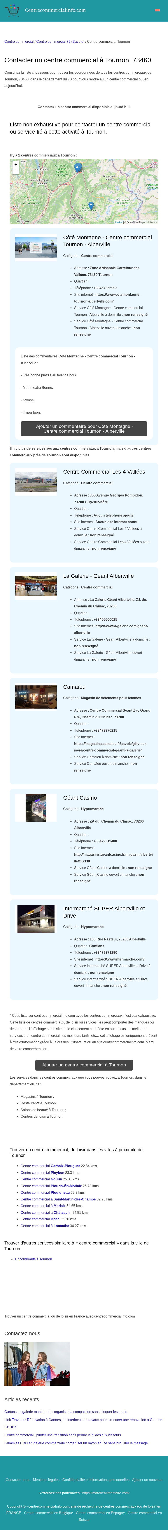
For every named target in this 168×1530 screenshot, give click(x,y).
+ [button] (15, 164)
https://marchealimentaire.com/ (106, 1493)
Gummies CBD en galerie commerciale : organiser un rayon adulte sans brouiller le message (76, 1443)
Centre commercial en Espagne (100, 1513)
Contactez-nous (18, 1480)
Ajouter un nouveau (147, 1480)
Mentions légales (46, 1480)
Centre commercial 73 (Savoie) (60, 41)
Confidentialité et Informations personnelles (96, 1480)
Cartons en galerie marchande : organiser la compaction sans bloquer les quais (65, 1412)
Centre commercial (19, 41)
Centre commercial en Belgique (48, 1513)
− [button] (15, 171)
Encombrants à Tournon (33, 1259)
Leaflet (118, 222)
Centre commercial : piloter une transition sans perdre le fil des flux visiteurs (62, 1435)
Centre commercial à (58, 1199)
